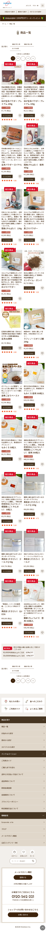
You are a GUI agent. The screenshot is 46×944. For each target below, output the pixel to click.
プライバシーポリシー (9, 802)
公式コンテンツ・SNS (9, 843)
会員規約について (8, 795)
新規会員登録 (6, 788)
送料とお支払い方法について (12, 774)
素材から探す (22, 12)
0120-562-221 (23, 897)
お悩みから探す (10, 12)
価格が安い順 (16, 44)
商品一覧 (4, 726)
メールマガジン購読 (9, 836)
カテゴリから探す (35, 12)
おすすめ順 (15, 48)
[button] (33, 58)
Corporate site (7, 822)
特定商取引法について (9, 808)
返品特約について (8, 781)
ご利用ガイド (6, 761)
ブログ (3, 829)
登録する (23, 877)
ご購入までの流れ (8, 767)
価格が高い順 (28, 44)
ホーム (4, 24)
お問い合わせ (23, 914)
